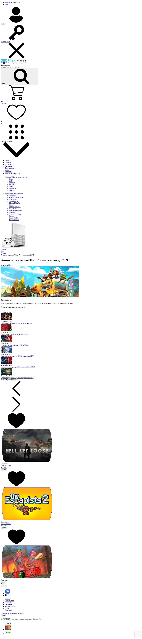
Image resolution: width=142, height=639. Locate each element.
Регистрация (9, 601)
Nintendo (12, 212)
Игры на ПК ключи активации (16, 177)
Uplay (11, 181)
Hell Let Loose (6, 466)
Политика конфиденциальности (12, 613)
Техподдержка (10, 168)
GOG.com (12, 188)
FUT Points (13, 208)
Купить (4, 469)
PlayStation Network (16, 197)
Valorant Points (14, 220)
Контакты (8, 172)
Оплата (7, 160)
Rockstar (12, 184)
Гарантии (8, 166)
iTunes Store (13, 199)
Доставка (8, 164)
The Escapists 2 (6, 524)
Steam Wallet (13, 218)
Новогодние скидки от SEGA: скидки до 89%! (17, 356)
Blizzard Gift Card (15, 203)
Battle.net (12, 183)
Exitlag (11, 205)
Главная (3, 249)
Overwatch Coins (15, 214)
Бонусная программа (12, 2)
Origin (11, 186)
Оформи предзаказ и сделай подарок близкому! (17, 378)
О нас (7, 170)
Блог (6, 4)
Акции (3, 253)
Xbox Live (12, 195)
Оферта (3, 615)
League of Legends (15, 210)
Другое (11, 190)
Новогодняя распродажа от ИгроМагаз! (15, 345)
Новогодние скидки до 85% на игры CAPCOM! (18, 367)
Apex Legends (14, 201)
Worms (3, 582)
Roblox (11, 216)
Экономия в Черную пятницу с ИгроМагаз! (16, 323)
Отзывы (8, 162)
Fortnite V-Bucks (14, 207)
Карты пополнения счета (14, 194)
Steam (11, 179)
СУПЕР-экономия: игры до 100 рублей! (15, 334)
